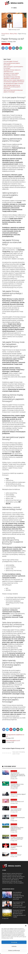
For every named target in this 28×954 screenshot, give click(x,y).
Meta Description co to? (13, 740)
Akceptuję (14, 942)
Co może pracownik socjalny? (16, 846)
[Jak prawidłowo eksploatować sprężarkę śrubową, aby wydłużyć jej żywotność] (7, 895)
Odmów (14, 946)
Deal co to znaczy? (16, 855)
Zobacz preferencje (14, 950)
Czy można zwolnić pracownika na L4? (16, 809)
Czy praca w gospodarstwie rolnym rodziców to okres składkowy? (17, 828)
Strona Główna (5, 33)
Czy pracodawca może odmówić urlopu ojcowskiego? (17, 785)
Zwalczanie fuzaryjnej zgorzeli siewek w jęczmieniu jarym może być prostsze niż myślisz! (19, 913)
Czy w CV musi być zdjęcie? (18, 794)
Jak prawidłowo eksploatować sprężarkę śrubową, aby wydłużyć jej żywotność (18, 775)
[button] (26, 925)
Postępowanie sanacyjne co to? (18, 818)
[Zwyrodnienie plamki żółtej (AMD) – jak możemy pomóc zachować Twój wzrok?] (7, 904)
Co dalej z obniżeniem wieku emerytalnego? (17, 838)
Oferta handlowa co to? (17, 801)
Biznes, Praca (13, 33)
